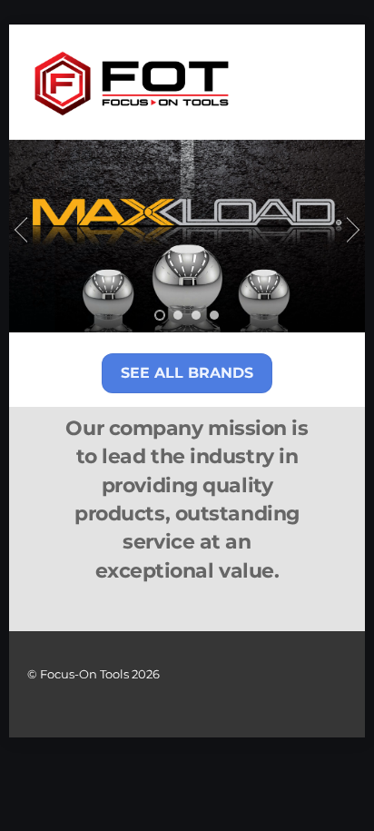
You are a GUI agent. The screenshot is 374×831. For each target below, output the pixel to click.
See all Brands (187, 372)
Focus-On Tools (84, 674)
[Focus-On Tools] (131, 113)
